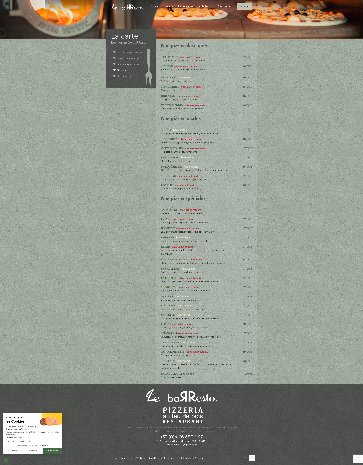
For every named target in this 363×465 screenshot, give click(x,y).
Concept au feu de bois (129, 52)
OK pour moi (52, 451)
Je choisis (32, 451)
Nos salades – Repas (128, 64)
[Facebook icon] (245, 458)
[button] (6, 460)
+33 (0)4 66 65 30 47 (181, 436)
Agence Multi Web (131, 458)
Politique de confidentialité (178, 458)
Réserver (244, 6)
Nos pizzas (122, 70)
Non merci (12, 451)
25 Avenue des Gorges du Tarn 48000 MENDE (181, 441)
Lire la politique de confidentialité (18, 442)
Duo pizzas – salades (128, 58)
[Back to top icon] (252, 458)
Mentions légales (152, 458)
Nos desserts (124, 76)
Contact (198, 458)
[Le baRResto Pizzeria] (127, 6)
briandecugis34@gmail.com (181, 444)
